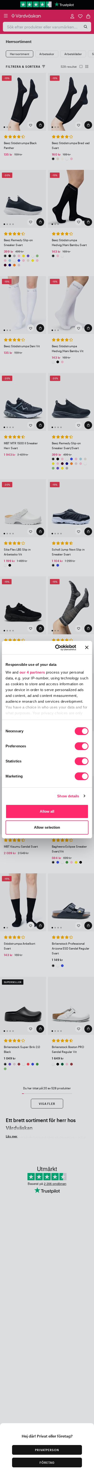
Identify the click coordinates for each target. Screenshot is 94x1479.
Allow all (47, 811)
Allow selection (47, 827)
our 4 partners (32, 672)
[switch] (81, 747)
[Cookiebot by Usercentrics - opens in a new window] (57, 647)
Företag (47, 1462)
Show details (68, 796)
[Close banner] (86, 647)
